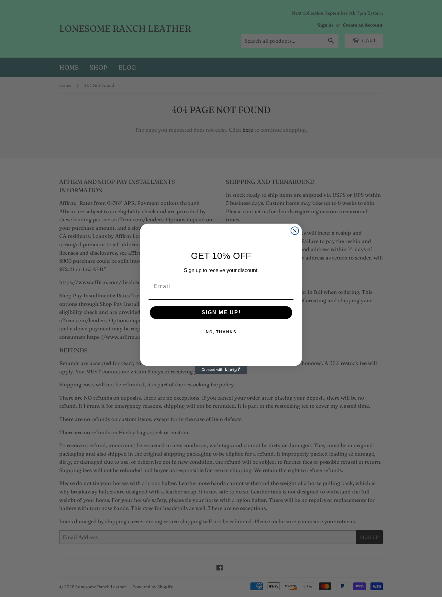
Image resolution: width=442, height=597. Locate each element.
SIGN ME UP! (221, 312)
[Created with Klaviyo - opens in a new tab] (221, 370)
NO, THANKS (221, 332)
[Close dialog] (295, 231)
